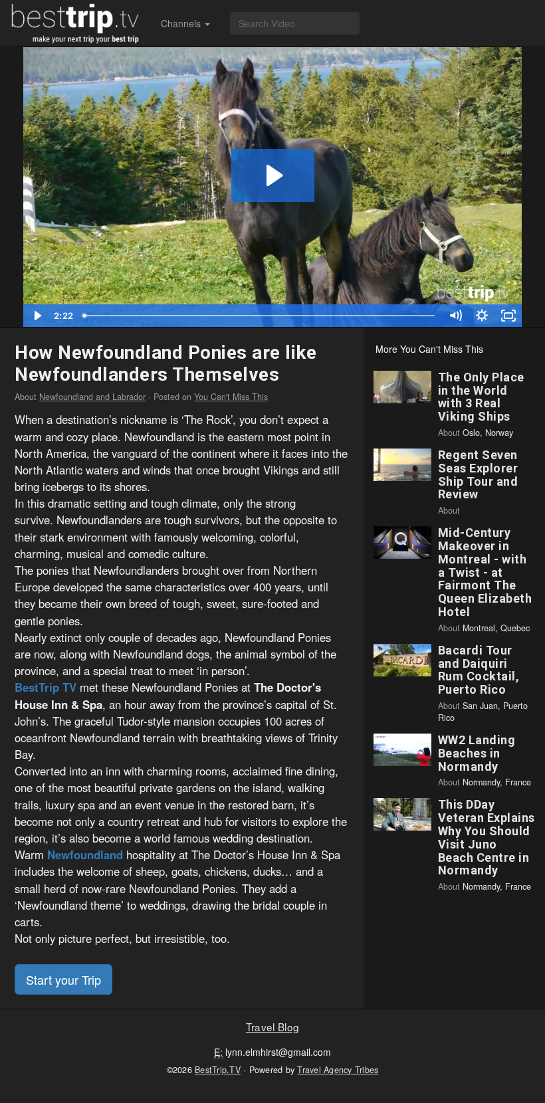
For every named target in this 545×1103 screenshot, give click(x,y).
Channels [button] (182, 23)
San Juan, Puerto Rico (483, 712)
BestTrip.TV (218, 1070)
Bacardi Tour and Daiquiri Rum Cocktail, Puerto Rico (479, 669)
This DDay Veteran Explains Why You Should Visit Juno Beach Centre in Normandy (486, 837)
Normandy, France (497, 782)
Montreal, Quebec (496, 628)
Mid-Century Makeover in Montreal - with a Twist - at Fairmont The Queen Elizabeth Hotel (485, 572)
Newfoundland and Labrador (92, 397)
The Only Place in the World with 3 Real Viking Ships (481, 396)
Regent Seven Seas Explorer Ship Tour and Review (478, 474)
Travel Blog (272, 1026)
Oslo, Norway (488, 433)
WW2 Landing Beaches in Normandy (477, 753)
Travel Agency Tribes (337, 1070)
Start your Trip (63, 979)
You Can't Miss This (231, 397)
